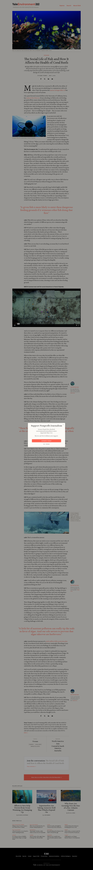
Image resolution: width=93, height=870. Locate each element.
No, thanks (46, 444)
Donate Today (47, 440)
